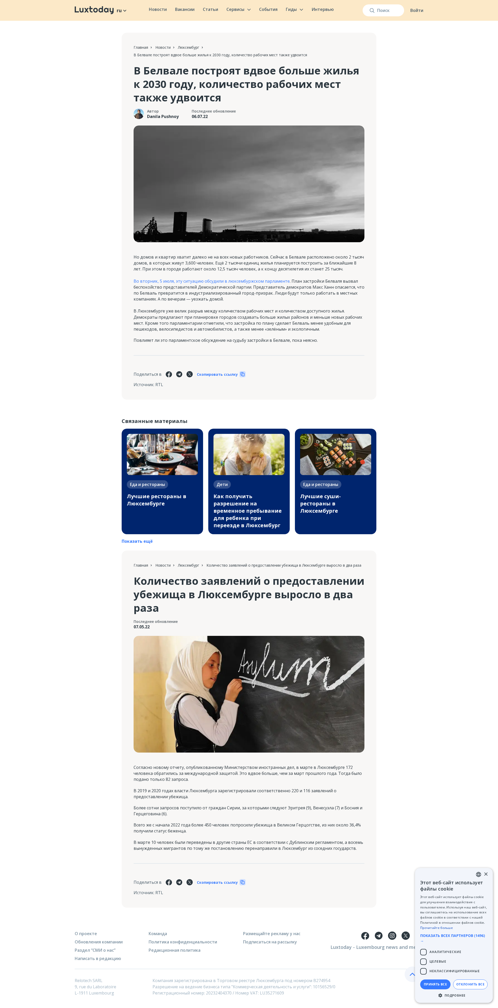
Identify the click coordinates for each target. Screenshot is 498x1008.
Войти (416, 10)
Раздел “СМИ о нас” (95, 950)
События (268, 9)
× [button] (486, 874)
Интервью (323, 9)
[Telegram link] (379, 935)
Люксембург (188, 47)
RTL (159, 384)
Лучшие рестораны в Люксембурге (156, 500)
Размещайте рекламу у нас (271, 933)
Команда (158, 933)
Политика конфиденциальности (183, 942)
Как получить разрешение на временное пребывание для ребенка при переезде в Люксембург (247, 511)
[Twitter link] (406, 935)
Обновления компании (99, 942)
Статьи (210, 9)
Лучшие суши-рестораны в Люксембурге (320, 503)
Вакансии (185, 9)
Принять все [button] (435, 984)
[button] (454, 938)
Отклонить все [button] (470, 984)
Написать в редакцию (98, 958)
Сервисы (235, 9)
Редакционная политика (174, 950)
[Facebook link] (365, 935)
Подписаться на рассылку (270, 942)
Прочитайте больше (436, 928)
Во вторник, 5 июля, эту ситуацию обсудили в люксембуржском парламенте (212, 281)
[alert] (454, 935)
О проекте (86, 933)
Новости (158, 9)
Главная (141, 47)
